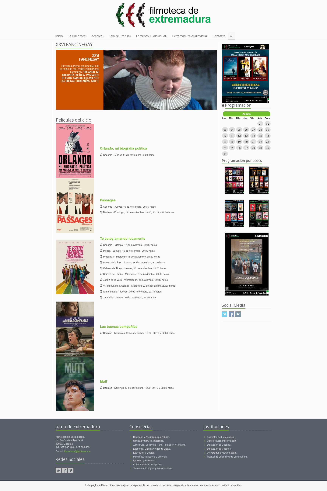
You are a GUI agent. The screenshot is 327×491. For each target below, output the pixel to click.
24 (225, 148)
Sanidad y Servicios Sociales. (148, 440)
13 (246, 135)
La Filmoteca (76, 36)
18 (232, 141)
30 (267, 148)
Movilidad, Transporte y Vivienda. (150, 456)
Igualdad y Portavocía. (144, 460)
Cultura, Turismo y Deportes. (147, 464)
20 (246, 141)
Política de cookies (231, 485)
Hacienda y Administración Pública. (151, 436)
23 (267, 141)
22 (260, 141)
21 (253, 141)
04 (232, 129)
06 (246, 129)
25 (232, 148)
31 (225, 154)
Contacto (219, 36)
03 (225, 129)
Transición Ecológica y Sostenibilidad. (152, 468)
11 (232, 135)
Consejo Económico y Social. (222, 440)
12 (239, 135)
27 (246, 148)
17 (225, 141)
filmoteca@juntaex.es (77, 451)
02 (267, 123)
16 (267, 135)
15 (260, 135)
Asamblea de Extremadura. (221, 436)
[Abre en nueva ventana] (163, 15)
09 (267, 129)
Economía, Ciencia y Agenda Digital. (152, 448)
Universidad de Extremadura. (222, 452)
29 (260, 148)
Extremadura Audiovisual (190, 36)
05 (239, 129)
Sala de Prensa (119, 36)
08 (260, 129)
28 (253, 148)
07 (253, 129)
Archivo (97, 36)
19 (239, 141)
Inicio (59, 36)
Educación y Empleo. (144, 452)
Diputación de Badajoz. (219, 444)
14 (253, 135)
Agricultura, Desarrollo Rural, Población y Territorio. (159, 444)
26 (239, 148)
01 (260, 123)
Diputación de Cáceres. (219, 448)
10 (225, 135)
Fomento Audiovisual (151, 36)
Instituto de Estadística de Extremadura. (227, 456)
